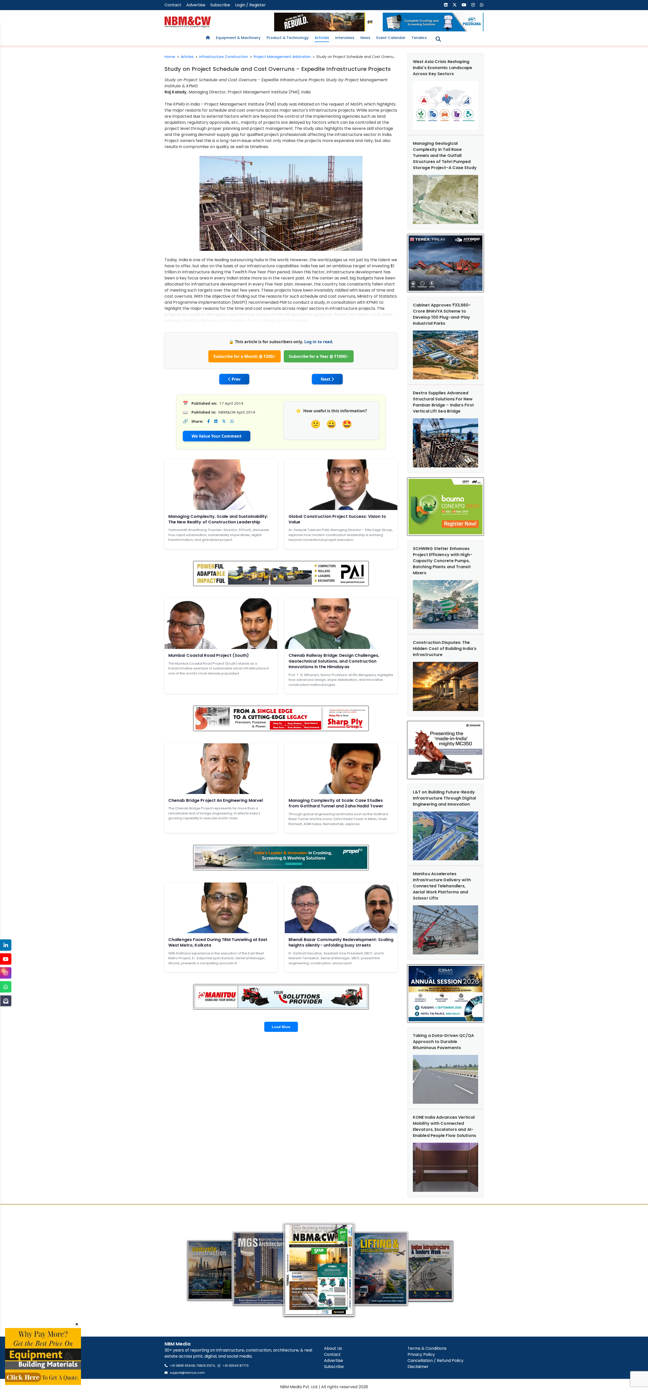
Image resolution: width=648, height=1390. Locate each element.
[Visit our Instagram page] (473, 5)
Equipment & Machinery (238, 37)
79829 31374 (205, 1365)
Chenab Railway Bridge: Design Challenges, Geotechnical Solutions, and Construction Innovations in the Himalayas (334, 661)
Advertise (195, 5)
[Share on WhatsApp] (232, 421)
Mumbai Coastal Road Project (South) (208, 655)
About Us (333, 1348)
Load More (281, 1027)
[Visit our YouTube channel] (464, 5)
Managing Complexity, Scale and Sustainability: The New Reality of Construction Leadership (218, 519)
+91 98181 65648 (182, 1365)
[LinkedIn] (5, 945)
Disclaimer (418, 1366)
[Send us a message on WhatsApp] (481, 5)
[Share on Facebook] (208, 421)
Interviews (344, 37)
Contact (173, 5)
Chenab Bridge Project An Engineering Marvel (215, 800)
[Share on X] (224, 421)
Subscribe (220, 5)
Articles (322, 37)
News (365, 37)
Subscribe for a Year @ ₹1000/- (319, 356)
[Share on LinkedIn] (215, 421)
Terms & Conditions (427, 1348)
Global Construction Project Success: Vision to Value (337, 519)
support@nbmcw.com (187, 1373)
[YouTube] (5, 959)
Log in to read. (318, 341)
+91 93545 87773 (236, 1365)
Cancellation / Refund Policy (435, 1360)
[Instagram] (5, 973)
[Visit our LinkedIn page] (446, 5)
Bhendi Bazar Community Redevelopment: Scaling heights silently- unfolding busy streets (341, 942)
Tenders (419, 37)
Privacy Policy (421, 1354)
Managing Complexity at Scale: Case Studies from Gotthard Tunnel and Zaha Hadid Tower (336, 803)
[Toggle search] (438, 39)
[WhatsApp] (5, 987)
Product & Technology (288, 37)
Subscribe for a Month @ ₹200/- (244, 356)
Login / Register (250, 5)
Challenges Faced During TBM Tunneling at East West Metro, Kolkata (218, 942)
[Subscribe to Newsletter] (5, 1001)
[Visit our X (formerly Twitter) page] (455, 5)
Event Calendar (391, 37)
